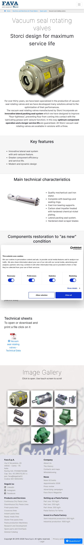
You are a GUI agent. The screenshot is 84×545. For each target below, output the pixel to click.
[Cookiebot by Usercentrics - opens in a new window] (71, 248)
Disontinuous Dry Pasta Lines (16, 504)
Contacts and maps (52, 469)
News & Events (50, 480)
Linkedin (10, 487)
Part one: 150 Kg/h (51, 501)
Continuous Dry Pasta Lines (15, 501)
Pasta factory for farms (53, 510)
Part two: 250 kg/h (51, 504)
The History (48, 466)
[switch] (32, 280)
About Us (47, 463)
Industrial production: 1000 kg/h (57, 521)
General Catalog (11, 532)
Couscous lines (10, 510)
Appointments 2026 (52, 483)
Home (8, 11)
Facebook (11, 493)
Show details (72, 288)
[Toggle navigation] (79, 4)
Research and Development (15, 526)
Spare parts (43, 11)
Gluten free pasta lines (13, 520)
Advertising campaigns (53, 489)
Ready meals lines (11, 517)
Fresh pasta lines (11, 507)
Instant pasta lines (11, 513)
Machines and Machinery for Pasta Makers (25, 11)
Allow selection (41, 295)
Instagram (11, 490)
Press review (49, 486)
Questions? (74, 541)
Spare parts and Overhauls (15, 529)
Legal (42, 541)
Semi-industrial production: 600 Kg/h (59, 518)
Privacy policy (59, 539)
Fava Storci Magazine (53, 492)
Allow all (68, 295)
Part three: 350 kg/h (52, 507)
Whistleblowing (50, 472)
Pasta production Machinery (16, 523)
